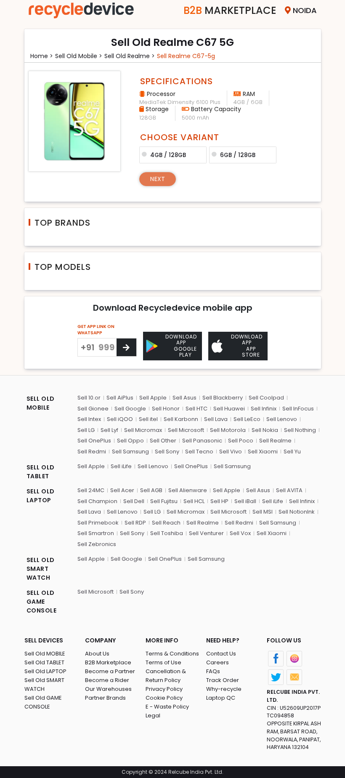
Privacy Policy (164, 689)
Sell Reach (166, 523)
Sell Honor (166, 409)
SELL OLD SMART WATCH (41, 569)
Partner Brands (105, 698)
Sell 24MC (90, 490)
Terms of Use (163, 662)
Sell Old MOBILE (44, 654)
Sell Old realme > (129, 56)
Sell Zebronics (96, 544)
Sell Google (130, 409)
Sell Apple (153, 398)
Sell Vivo (230, 452)
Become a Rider (107, 680)
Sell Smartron (95, 533)
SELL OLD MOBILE (41, 403)
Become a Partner (110, 671)
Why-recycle (224, 689)
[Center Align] (126, 347)
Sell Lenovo (281, 419)
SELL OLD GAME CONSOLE (42, 602)
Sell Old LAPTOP (45, 671)
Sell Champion (97, 501)
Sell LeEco (247, 419)
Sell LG (86, 430)
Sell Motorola (228, 430)
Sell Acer (122, 490)
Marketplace (229, 10)
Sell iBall (245, 501)
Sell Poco (240, 441)
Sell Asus (184, 398)
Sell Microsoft (186, 430)
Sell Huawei (229, 409)
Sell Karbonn (181, 419)
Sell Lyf (109, 430)
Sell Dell (133, 501)
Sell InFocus (298, 409)
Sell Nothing (300, 430)
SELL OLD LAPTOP (41, 495)
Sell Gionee (93, 409)
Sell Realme (275, 441)
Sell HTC (196, 409)
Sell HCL (193, 501)
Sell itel (148, 419)
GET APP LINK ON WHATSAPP (95, 329)
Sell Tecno (199, 452)
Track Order (222, 680)
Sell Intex (89, 419)
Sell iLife (121, 466)
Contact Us (221, 654)
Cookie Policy (164, 698)
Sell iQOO (120, 419)
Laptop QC (220, 698)
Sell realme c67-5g (186, 56)
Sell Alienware (187, 490)
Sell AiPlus (119, 398)
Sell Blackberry (222, 398)
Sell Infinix (263, 409)
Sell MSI (262, 512)
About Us (97, 654)
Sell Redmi (91, 452)
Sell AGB (151, 490)
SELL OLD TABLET (41, 471)
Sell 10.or (89, 398)
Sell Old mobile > (78, 56)
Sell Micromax (143, 430)
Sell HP (219, 501)
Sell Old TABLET (44, 662)
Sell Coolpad (266, 398)
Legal (153, 715)
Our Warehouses (108, 689)
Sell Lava (216, 419)
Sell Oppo (130, 441)
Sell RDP (135, 523)
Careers (217, 662)
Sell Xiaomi (263, 452)
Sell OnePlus (94, 441)
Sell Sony (167, 452)
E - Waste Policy (167, 707)
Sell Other (163, 441)
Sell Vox (240, 533)
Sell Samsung (130, 452)
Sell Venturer (206, 533)
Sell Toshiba (166, 533)
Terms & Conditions (172, 654)
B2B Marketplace (108, 662)
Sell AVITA (289, 490)
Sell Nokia (265, 430)
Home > (41, 56)
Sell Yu (292, 452)
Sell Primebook (98, 523)
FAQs (213, 671)
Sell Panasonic (202, 441)
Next (157, 179)
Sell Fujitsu (164, 501)
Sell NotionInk (297, 512)
